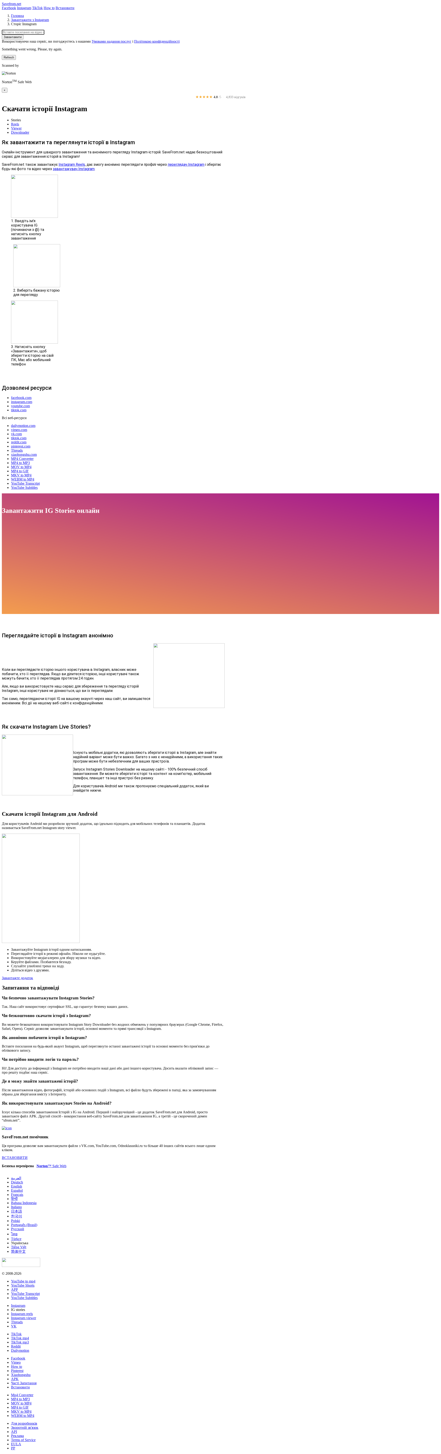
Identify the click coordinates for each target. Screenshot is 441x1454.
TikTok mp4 (20, 1338)
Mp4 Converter (22, 1395)
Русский (17, 1229)
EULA (16, 1444)
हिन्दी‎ (14, 1199)
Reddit (16, 1346)
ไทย (14, 1234)
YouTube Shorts (22, 1285)
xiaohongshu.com (24, 454)
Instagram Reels (72, 164)
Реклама (17, 1436)
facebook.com (21, 398)
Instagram (24, 8)
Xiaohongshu (21, 1375)
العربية (16, 1178)
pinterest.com (20, 446)
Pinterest (17, 1371)
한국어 (16, 1216)
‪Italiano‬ (16, 1207)
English (16, 1186)
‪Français (17, 1195)
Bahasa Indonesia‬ (24, 1203)
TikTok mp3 (20, 1342)
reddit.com (18, 442)
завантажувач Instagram (74, 169)
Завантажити (13, 37)
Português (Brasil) (24, 1225)
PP (13, 1448)
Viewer (16, 128)
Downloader (20, 132)
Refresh (9, 57)
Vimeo (16, 1362)
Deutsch (17, 1182)
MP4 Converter (22, 459)
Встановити (65, 8)
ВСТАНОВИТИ (15, 1158)
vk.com (16, 434)
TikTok (37, 8)
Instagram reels (22, 1314)
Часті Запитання (24, 1383)
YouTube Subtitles (24, 487)
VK (14, 1326)
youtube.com (20, 406)
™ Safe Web (51, 1166)
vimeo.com (19, 430)
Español (17, 1190)
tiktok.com (18, 410)
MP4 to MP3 (20, 463)
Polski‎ (15, 1221)
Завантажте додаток (17, 978)
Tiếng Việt (18, 1247)
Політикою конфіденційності (157, 41)
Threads (17, 450)
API (14, 1432)
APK (15, 1379)
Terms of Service (23, 1440)
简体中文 (18, 1251)
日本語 (16, 1211)
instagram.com (21, 402)
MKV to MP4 (21, 475)
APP (14, 1289)
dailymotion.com (23, 426)
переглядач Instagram (186, 164)
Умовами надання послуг (111, 41)
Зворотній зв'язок (24, 1427)
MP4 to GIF (20, 471)
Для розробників (24, 1423)
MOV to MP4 (21, 467)
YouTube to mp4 (23, 1281)
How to (49, 8)
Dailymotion (20, 1350)
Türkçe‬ (16, 1239)
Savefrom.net (11, 4)
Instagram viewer (23, 1318)
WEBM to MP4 (22, 479)
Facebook (9, 8)
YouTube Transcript (25, 483)
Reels (15, 124)
